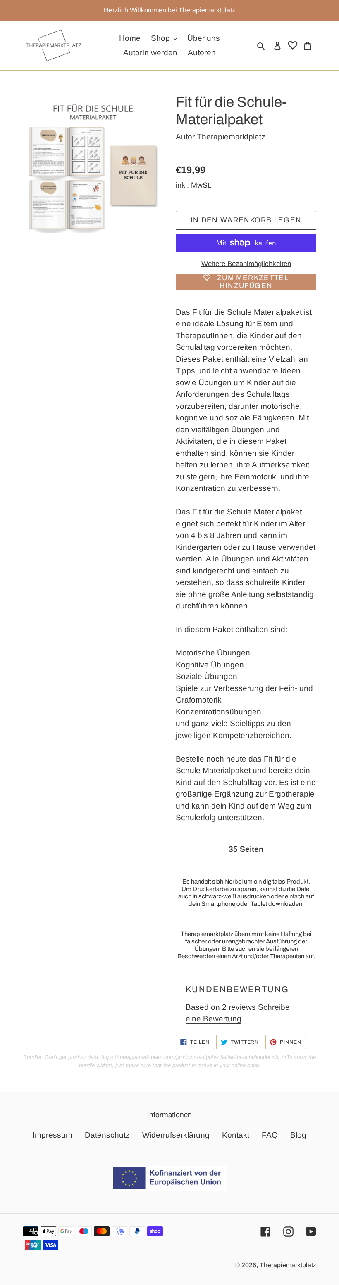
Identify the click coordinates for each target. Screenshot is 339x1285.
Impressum (52, 1135)
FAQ (270, 1135)
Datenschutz (107, 1135)
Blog (298, 1135)
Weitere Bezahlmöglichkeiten (246, 264)
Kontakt (235, 1135)
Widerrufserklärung (176, 1135)
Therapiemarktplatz (231, 136)
